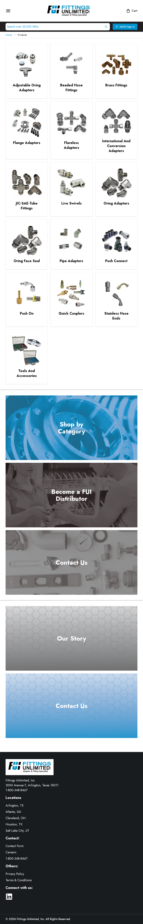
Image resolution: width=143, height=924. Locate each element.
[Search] (107, 26)
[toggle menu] (8, 10)
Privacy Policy (15, 874)
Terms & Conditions (19, 880)
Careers (11, 852)
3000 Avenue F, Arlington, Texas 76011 (32, 785)
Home (9, 35)
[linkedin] (9, 896)
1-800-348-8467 (16, 790)
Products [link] (22, 35)
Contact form (15, 846)
